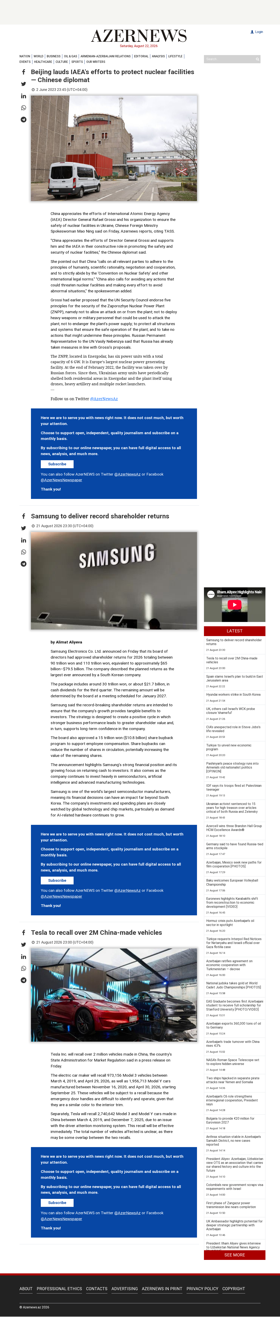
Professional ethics (59, 1288)
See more (234, 1255)
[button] (23, 72)
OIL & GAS (70, 56)
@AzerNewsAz (104, 398)
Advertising (125, 1288)
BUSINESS (53, 56)
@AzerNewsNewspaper (61, 480)
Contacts (96, 1288)
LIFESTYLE (175, 56)
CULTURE (62, 61)
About (26, 1288)
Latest (235, 631)
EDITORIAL (141, 56)
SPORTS (77, 61)
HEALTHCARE (43, 61)
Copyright (233, 1288)
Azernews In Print (162, 1288)
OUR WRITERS (95, 61)
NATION (24, 56)
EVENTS (25, 61)
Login (258, 32)
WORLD (38, 56)
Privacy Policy (202, 1288)
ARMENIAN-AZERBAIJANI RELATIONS (106, 56)
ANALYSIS (158, 56)
